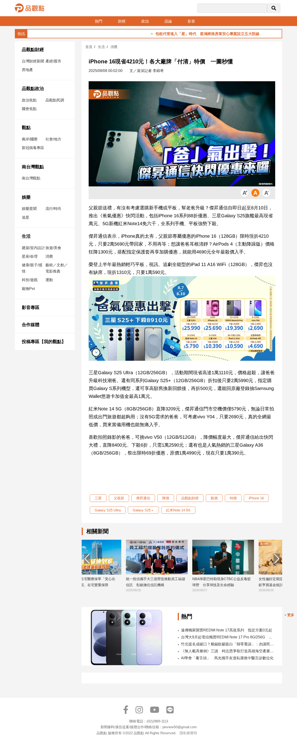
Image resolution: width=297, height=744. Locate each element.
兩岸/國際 (30, 139)
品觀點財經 (33, 49)
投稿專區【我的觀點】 (44, 341)
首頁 (88, 47)
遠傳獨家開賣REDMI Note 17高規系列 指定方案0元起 (226, 630)
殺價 (214, 498)
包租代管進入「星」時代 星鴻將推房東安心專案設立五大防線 (190, 34)
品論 (168, 21)
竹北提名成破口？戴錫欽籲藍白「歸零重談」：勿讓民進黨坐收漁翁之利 (228, 644)
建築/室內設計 (33, 248)
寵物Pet (28, 289)
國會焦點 (29, 109)
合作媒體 (30, 324)
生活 (26, 236)
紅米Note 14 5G (178, 510)
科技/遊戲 (30, 280)
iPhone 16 (256, 498)
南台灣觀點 (33, 166)
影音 (191, 21)
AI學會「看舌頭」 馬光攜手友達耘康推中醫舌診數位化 (227, 658)
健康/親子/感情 (32, 268)
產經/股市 (53, 61)
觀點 (26, 127)
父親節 (119, 498)
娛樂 (26, 197)
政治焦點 (29, 100)
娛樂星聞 (29, 209)
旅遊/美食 (53, 248)
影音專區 (30, 307)
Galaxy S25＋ (143, 510)
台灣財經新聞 (33, 61)
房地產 (27, 70)
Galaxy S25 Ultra (108, 510)
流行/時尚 (53, 209)
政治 (145, 21)
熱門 (98, 21)
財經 (122, 21)
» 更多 (289, 615)
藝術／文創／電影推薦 (56, 268)
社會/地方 (53, 139)
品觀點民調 (54, 100)
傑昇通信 (143, 498)
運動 (49, 280)
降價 (165, 498)
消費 (49, 256)
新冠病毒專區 (33, 148)
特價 (233, 498)
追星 (25, 217)
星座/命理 (30, 256)
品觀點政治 (33, 88)
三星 (98, 498)
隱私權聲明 (188, 733)
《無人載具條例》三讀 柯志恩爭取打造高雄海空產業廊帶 (228, 651)
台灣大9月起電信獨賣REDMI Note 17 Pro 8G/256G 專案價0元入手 (228, 637)
